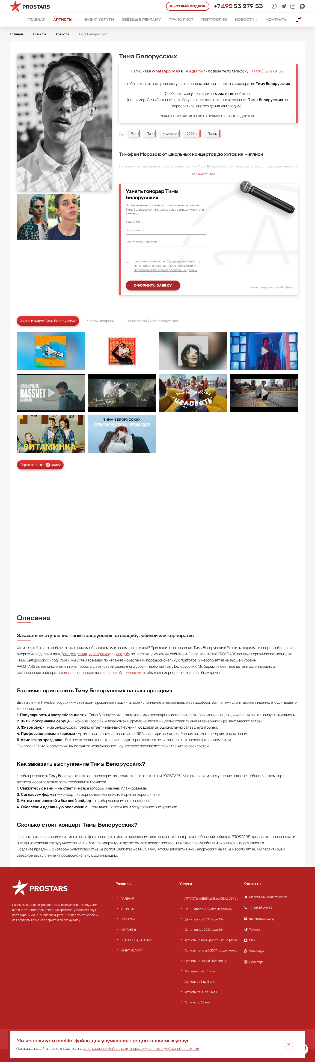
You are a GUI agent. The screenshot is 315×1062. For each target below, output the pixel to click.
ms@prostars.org (261, 918)
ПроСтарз (256, 962)
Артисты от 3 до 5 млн (199, 981)
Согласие (174, 261)
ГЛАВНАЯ (127, 898)
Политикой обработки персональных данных (165, 270)
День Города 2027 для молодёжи (208, 909)
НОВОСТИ (128, 919)
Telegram (192, 71)
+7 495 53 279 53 (260, 908)
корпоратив (99, 653)
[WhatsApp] (274, 6)
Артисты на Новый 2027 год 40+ (206, 961)
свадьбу (123, 653)
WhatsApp (161, 71)
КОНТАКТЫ (128, 929)
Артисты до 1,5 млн (197, 1002)
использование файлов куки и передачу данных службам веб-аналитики (141, 1048)
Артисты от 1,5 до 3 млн (200, 992)
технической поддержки (120, 672)
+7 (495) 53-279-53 (266, 71)
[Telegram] (283, 6)
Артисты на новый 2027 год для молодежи (211, 950)
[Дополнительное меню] (298, 19)
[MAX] (302, 6)
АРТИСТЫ (127, 909)
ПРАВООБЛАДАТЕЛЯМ (136, 940)
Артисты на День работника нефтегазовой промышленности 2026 (211, 940)
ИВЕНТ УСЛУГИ (131, 950)
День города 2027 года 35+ (203, 919)
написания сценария (76, 672)
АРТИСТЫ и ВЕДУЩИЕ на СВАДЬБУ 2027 (211, 898)
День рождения (73, 653)
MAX (176, 71)
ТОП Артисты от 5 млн (199, 971)
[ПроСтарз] (293, 6)
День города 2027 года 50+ (204, 929)
